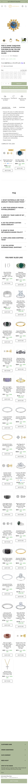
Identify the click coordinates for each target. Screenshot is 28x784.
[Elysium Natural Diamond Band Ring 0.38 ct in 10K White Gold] (7, 294)
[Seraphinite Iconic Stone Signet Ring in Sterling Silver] (21, 524)
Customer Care (6, 744)
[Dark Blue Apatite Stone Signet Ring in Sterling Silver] (20, 153)
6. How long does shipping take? (12, 239)
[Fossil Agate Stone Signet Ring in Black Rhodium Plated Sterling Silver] (7, 496)
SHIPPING (22, 107)
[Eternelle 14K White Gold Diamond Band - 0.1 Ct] (7, 577)
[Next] (26, 1)
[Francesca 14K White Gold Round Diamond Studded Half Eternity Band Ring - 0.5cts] (7, 605)
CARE (14, 107)
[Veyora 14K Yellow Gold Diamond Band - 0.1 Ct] (21, 324)
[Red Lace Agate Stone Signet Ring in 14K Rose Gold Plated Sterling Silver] (7, 635)
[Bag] (25, 6)
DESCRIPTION (6, 107)
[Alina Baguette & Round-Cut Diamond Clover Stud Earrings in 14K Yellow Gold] (21, 437)
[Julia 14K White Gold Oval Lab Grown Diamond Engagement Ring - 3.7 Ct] (21, 577)
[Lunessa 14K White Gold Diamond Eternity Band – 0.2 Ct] (7, 409)
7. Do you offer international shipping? (11, 246)
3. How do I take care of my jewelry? (12, 216)
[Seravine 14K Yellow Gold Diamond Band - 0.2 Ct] (21, 551)
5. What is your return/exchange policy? (12, 231)
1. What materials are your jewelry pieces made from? (12, 201)
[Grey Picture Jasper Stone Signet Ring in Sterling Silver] (7, 551)
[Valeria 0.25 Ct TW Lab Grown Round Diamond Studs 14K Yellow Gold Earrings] (7, 351)
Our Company (5, 755)
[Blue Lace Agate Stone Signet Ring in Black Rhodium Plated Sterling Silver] (7, 380)
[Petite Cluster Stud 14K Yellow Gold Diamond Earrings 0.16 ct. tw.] (7, 153)
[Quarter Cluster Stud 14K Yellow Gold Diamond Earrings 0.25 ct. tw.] (7, 465)
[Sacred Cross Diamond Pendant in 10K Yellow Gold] (7, 664)
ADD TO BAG (14, 781)
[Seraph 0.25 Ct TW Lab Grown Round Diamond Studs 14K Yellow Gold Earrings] (21, 635)
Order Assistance (7, 750)
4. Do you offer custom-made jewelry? (11, 224)
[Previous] (2, 1)
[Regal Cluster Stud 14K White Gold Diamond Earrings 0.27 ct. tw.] (21, 496)
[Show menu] (2, 6)
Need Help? (5, 760)
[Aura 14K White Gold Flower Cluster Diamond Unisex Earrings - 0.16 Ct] (7, 524)
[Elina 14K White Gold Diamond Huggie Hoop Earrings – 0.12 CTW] (7, 265)
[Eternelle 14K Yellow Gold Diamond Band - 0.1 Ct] (7, 437)
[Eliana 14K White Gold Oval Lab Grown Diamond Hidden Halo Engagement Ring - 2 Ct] (21, 605)
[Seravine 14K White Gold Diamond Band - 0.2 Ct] (21, 409)
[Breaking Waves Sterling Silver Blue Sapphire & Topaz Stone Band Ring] (21, 351)
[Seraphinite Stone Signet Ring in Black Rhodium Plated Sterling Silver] (7, 324)
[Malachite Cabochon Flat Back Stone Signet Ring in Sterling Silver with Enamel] (21, 265)
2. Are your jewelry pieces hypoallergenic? (12, 208)
